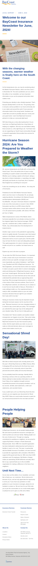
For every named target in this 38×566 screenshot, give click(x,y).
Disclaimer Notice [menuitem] (6, 537)
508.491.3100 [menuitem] (24, 536)
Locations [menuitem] (4, 531)
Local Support (8, 12)
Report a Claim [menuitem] (24, 514)
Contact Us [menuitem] (24, 528)
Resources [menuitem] (23, 512)
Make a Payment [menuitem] (25, 517)
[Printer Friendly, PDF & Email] (19, 494)
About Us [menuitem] (5, 528)
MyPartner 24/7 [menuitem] (24, 520)
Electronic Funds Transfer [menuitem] (8, 512)
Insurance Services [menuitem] (8, 508)
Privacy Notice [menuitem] (6, 539)
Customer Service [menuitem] (26, 508)
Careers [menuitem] (4, 534)
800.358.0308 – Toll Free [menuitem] (27, 538)
